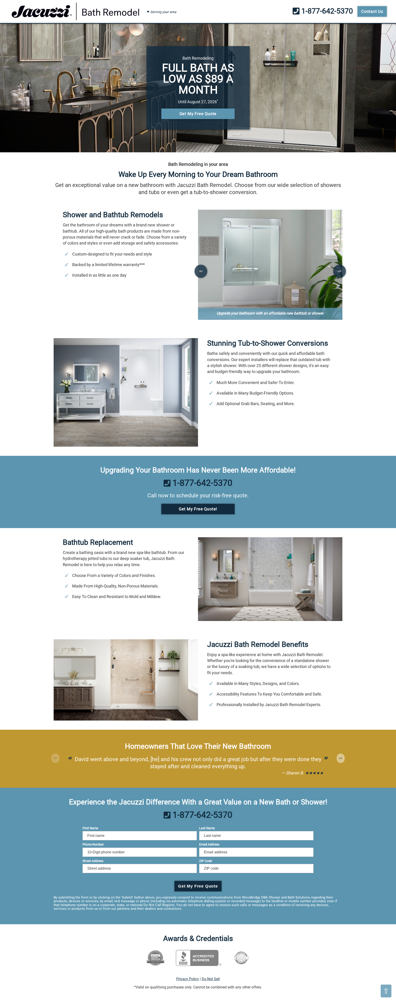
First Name (90, 828)
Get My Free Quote (198, 113)
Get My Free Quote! (198, 509)
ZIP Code (205, 861)
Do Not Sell (211, 979)
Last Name (207, 828)
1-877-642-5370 (326, 11)
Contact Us (372, 11)
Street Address (92, 861)
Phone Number (93, 844)
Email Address (209, 844)
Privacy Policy (187, 979)
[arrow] (201, 271)
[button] (341, 758)
